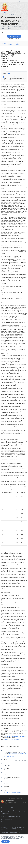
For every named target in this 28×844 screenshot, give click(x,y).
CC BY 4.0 (8, 788)
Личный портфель (15, 36)
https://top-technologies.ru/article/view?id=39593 (15, 736)
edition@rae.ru (5, 813)
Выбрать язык (23, 1)
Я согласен (5, 841)
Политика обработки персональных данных (10, 832)
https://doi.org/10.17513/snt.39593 (11, 756)
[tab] (3, 70)
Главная (4, 43)
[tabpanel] (14, 77)
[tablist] (14, 70)
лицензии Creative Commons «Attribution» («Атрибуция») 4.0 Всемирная (17, 827)
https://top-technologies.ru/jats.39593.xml (12, 792)
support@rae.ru (21, 810)
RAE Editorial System (5, 831)
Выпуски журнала (10, 43)
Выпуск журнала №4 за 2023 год (21, 43)
